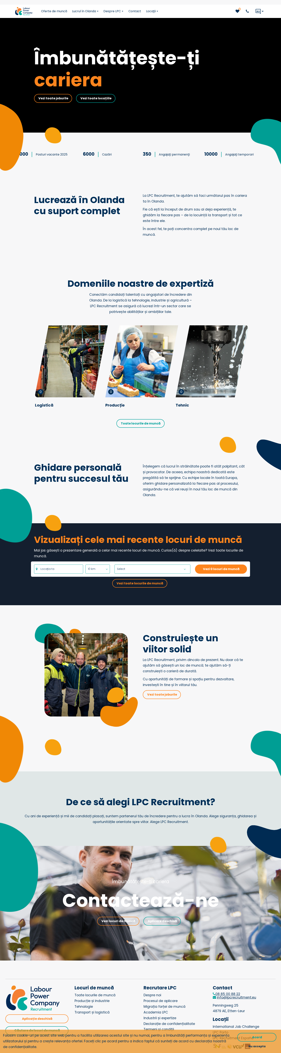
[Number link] (248, 11)
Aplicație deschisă (37, 1019)
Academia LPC (156, 1012)
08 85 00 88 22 (227, 994)
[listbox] (97, 569)
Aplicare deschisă (162, 921)
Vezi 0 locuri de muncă (221, 569)
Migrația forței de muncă (164, 1006)
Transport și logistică (92, 1012)
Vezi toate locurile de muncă (140, 583)
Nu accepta (257, 1046)
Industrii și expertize (160, 1018)
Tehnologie (84, 1006)
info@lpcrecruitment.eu (236, 997)
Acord (257, 1037)
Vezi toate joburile (53, 98)
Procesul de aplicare (161, 1001)
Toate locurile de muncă (141, 423)
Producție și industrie (92, 1001)
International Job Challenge (236, 1026)
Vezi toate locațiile (95, 98)
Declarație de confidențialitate (169, 1023)
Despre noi (152, 995)
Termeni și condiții (159, 1029)
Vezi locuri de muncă (118, 921)
